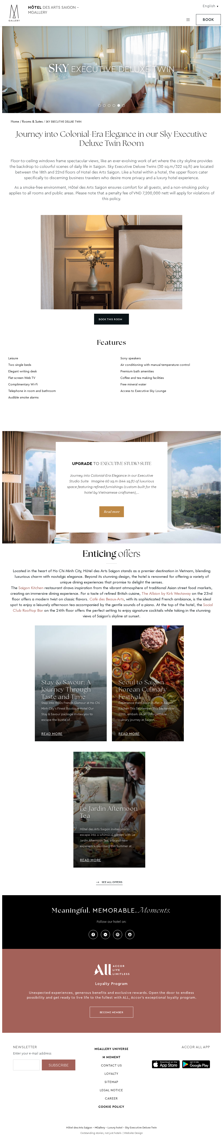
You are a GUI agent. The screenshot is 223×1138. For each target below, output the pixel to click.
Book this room (110, 319)
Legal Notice (111, 1090)
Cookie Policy (111, 1107)
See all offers (112, 882)
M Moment (111, 1057)
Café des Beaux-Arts (107, 599)
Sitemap (111, 1082)
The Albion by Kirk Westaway (166, 593)
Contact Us (111, 1065)
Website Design (133, 1133)
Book (208, 19)
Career (111, 1098)
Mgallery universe (111, 1049)
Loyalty (111, 1073)
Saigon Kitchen (31, 587)
